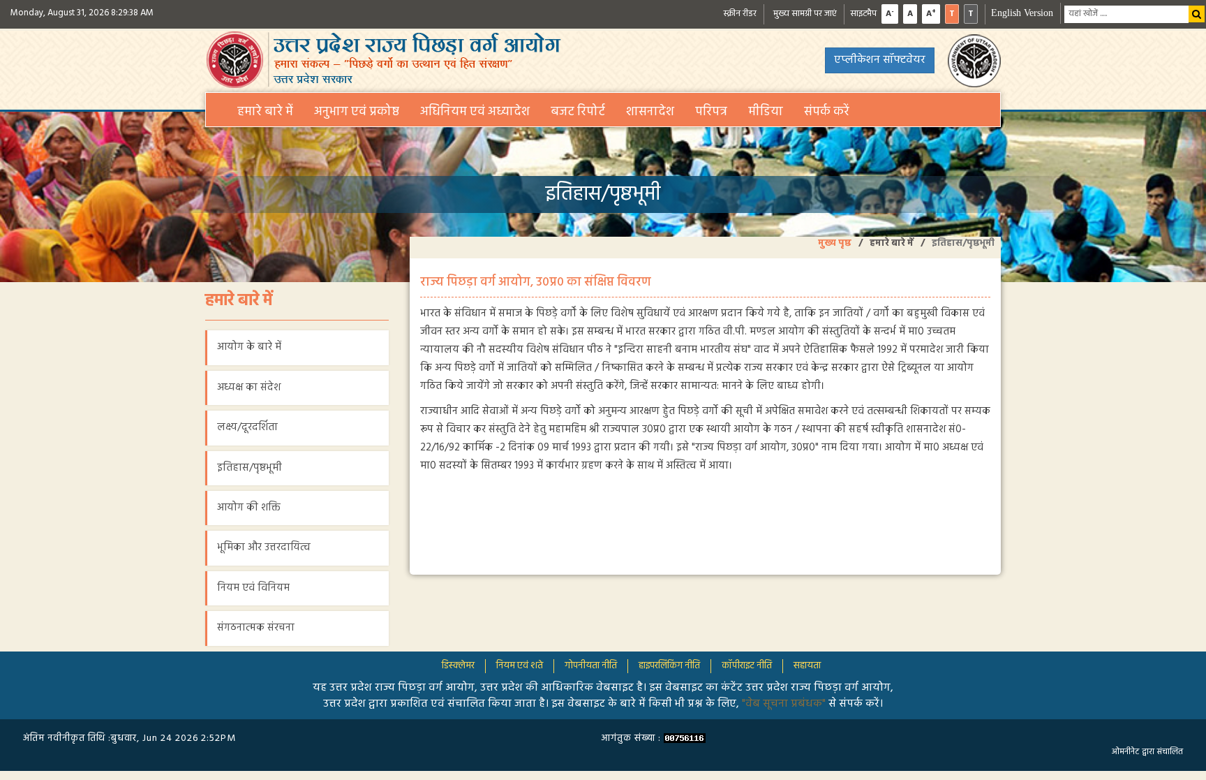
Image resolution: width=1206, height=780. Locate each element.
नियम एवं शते (519, 666)
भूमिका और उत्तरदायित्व (264, 547)
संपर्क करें (826, 112)
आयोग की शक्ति (249, 507)
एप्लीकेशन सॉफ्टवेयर (879, 60)
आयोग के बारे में (249, 347)
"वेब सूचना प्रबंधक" (785, 704)
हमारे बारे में (265, 112)
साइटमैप (863, 13)
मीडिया (765, 112)
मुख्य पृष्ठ (834, 243)
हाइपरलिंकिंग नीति (669, 666)
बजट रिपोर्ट (578, 112)
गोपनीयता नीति (591, 666)
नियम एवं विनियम (253, 588)
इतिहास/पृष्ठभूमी (249, 467)
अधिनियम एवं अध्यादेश (475, 112)
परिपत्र (711, 112)
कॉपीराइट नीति (747, 666)
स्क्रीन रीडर (740, 13)
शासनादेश (650, 112)
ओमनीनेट (1125, 752)
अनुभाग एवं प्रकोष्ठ (356, 112)
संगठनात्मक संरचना (256, 627)
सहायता (807, 666)
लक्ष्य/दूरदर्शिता (247, 427)
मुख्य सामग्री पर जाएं (805, 13)
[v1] (1197, 14)
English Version (1022, 13)
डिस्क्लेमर (458, 666)
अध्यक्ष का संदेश (249, 387)
